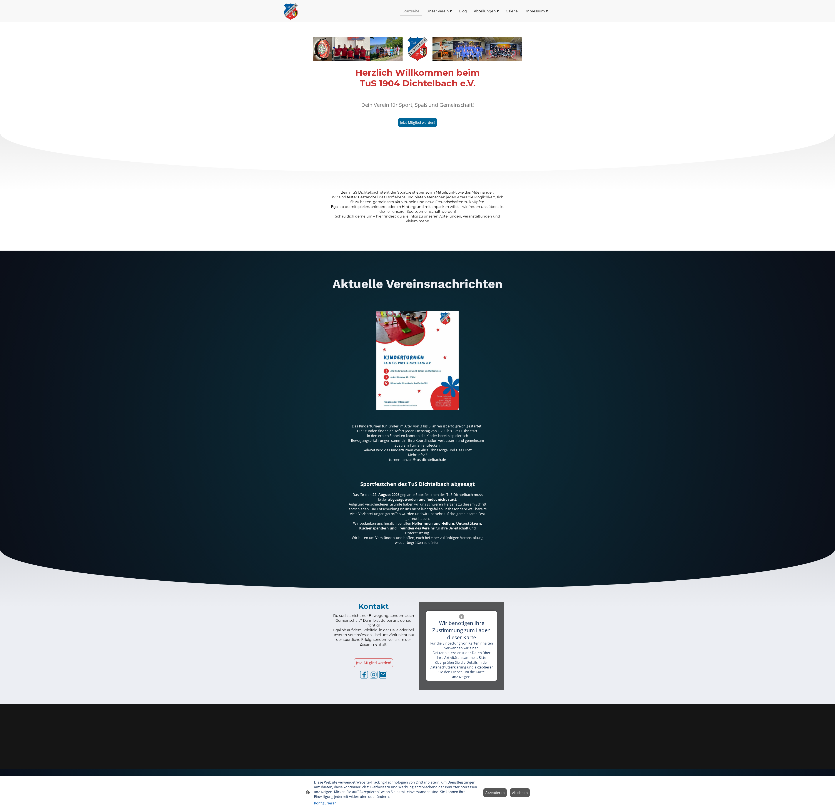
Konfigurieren (325, 803)
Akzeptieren (495, 792)
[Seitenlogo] (291, 11)
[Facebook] (364, 674)
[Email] (383, 674)
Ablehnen (520, 792)
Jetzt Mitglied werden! (417, 122)
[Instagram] (373, 674)
